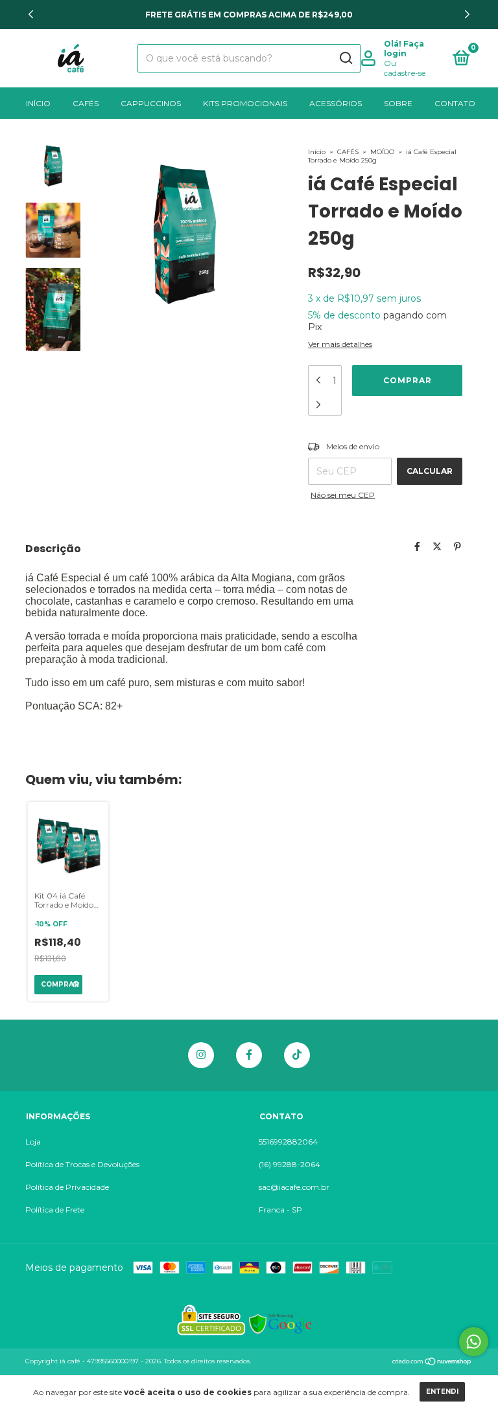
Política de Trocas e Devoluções (82, 1164)
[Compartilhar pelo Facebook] (417, 546)
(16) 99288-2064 (289, 1164)
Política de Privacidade (67, 1187)
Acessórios (335, 103)
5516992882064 (288, 1141)
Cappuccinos (151, 103)
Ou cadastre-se (404, 68)
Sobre (398, 103)
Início (38, 103)
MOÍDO (382, 152)
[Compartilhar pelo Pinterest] (457, 546)
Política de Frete (54, 1209)
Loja (33, 1141)
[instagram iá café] (201, 1055)
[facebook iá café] (249, 1055)
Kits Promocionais (245, 103)
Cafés (86, 103)
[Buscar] (345, 58)
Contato (454, 103)
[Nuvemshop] (432, 1363)
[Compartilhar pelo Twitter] (437, 546)
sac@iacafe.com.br (294, 1187)
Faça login (404, 48)
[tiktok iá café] (297, 1055)
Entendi (442, 1391)
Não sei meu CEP (343, 495)
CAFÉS (348, 152)
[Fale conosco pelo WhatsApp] (473, 1341)
